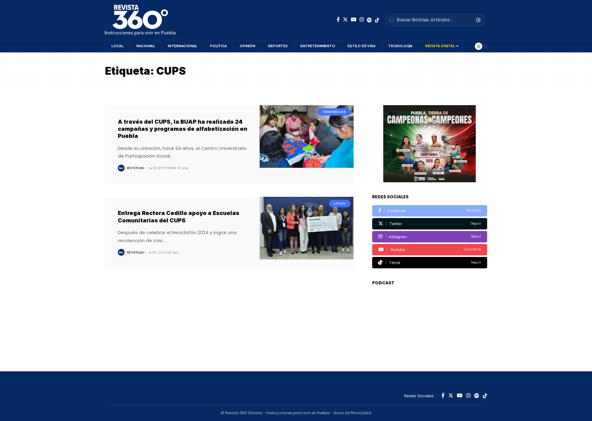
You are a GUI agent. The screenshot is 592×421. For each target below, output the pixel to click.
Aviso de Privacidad (352, 412)
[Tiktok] (429, 262)
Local (340, 203)
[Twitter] (345, 19)
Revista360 (135, 168)
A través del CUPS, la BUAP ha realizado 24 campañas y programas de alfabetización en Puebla (182, 128)
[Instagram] (361, 19)
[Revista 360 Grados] (140, 20)
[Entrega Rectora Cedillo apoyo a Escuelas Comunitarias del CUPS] (307, 233)
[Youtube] (429, 249)
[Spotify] (369, 20)
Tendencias (334, 112)
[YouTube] (353, 19)
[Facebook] (338, 19)
